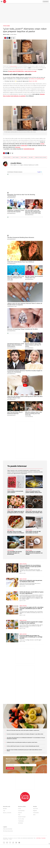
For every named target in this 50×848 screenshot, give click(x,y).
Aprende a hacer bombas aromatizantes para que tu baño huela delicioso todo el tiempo (24, 750)
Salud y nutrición (23, 563)
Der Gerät (31, 157)
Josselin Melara (13, 34)
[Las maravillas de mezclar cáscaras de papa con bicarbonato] (15, 542)
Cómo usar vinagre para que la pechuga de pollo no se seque (15, 512)
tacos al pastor (13, 66)
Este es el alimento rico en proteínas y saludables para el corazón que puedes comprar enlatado (30, 566)
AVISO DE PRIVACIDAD (34, 771)
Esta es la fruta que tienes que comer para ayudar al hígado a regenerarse (23, 730)
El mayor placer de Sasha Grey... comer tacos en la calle (22, 71)
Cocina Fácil (24, 145)
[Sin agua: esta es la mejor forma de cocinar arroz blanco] (15, 522)
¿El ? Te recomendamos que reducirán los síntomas (26, 738)
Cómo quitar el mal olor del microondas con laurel (33, 532)
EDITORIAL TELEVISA (40, 838)
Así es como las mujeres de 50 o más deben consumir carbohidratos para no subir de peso (31, 608)
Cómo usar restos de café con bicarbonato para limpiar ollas (34, 512)
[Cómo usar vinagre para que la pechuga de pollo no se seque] (15, 502)
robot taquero (16, 157)
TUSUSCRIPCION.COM (28, 148)
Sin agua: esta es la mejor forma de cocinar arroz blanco (15, 532)
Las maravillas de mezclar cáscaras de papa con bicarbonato (14, 553)
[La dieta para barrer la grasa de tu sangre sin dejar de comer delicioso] (12, 624)
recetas (42, 143)
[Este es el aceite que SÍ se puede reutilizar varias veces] (34, 481)
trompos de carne (19, 69)
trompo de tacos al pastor (40, 157)
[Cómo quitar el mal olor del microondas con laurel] (34, 522)
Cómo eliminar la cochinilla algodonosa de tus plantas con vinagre (34, 553)
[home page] (4, 1)
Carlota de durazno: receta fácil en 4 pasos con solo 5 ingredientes (31, 592)
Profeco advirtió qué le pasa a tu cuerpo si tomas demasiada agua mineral (23, 746)
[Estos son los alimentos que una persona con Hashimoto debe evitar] (12, 582)
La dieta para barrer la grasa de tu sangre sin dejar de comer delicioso (31, 622)
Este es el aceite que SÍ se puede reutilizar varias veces (34, 492)
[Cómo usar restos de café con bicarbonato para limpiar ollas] (34, 502)
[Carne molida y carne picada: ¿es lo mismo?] (15, 481)
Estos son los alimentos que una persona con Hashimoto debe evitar (31, 581)
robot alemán (24, 157)
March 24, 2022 (33, 81)
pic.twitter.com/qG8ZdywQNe (36, 78)
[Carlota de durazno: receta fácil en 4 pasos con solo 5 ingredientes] (12, 595)
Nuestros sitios (22, 806)
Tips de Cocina (6, 25)
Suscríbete (45, 1)
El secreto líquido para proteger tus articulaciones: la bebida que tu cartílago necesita (31, 637)
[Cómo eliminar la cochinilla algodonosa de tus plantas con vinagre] (34, 542)
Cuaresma (17, 147)
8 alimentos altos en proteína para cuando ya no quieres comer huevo (22, 742)
